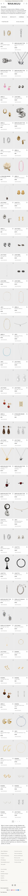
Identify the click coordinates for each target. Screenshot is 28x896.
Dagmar (2, 876)
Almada (2, 871)
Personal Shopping (5, 855)
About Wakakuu (4, 851)
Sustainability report (5, 862)
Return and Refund (18, 855)
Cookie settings (17, 862)
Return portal (17, 857)
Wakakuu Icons (4, 880)
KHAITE (2, 878)
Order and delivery (18, 853)
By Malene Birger (4, 873)
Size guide (3, 864)
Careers (2, 857)
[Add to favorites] (13, 26)
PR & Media (3, 860)
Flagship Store (4, 853)
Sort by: (18, 21)
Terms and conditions (19, 860)
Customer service (18, 851)
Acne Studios (4, 869)
